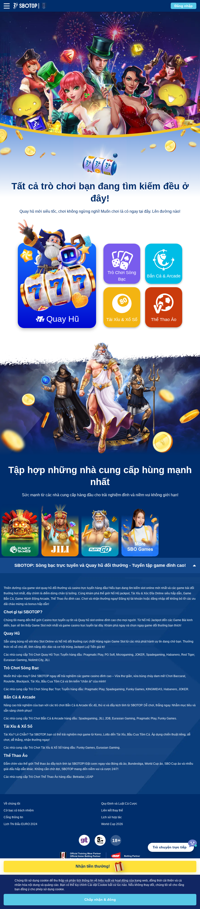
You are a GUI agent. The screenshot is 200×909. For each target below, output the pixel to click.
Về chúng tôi (12, 803)
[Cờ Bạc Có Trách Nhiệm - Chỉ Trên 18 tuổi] (116, 840)
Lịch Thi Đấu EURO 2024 (20, 824)
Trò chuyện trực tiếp (170, 847)
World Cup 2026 (112, 824)
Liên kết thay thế (112, 810)
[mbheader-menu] (7, 6)
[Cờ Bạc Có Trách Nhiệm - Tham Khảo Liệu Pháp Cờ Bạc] (84, 840)
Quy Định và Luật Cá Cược (119, 803)
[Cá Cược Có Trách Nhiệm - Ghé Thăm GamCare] (100, 840)
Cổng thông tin (13, 817)
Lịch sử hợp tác (111, 817)
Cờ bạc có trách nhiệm (19, 810)
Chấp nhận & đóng (100, 899)
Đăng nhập (183, 6)
